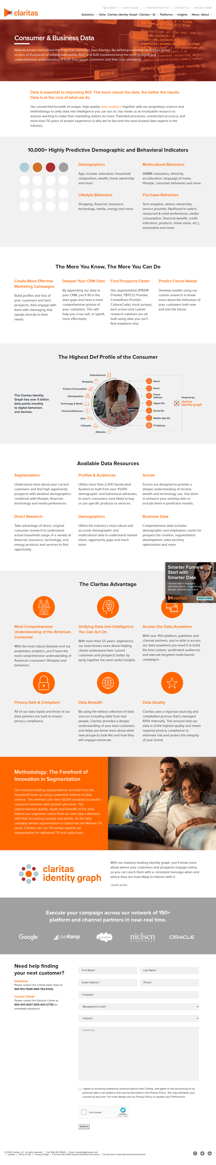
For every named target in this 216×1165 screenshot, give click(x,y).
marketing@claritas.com (86, 1152)
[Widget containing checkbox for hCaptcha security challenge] (103, 1112)
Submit (84, 1126)
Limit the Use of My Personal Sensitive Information (76, 1154)
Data (102, 14)
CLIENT (130, 7)
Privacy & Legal (42, 1154)
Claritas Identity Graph (122, 14)
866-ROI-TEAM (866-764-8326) (33, 989)
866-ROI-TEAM (203, 7)
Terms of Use (25, 1154)
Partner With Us (158, 7)
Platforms (166, 14)
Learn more (119, 885)
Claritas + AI (147, 14)
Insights (182, 14)
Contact (182, 7)
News (195, 14)
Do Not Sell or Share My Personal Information (124, 1154)
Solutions (88, 14)
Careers (11, 1154)
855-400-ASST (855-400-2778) (33, 1004)
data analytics (111, 107)
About (205, 14)
